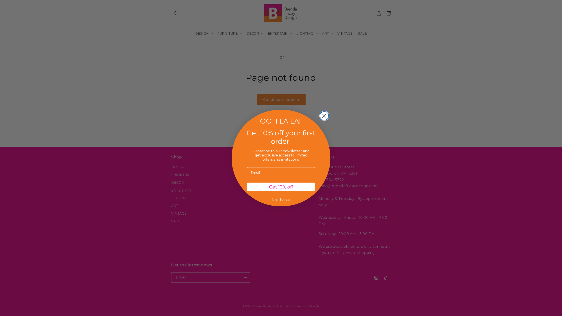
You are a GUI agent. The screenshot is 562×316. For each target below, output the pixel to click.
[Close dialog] (324, 115)
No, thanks (281, 200)
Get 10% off (281, 187)
